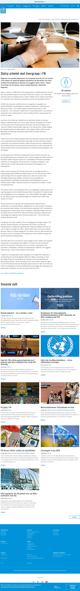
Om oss (73, 6)
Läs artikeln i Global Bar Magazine (12, 273)
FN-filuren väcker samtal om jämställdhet (18, 450)
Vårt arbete (10, 6)
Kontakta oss (30, 543)
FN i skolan (36, 6)
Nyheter (44, 6)
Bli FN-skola (3, 534)
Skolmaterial (56, 534)
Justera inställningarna (57, 586)
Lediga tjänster (30, 544)
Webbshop (29, 537)
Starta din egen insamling (33, 531)
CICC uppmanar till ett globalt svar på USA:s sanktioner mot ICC (19, 494)
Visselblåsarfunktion (32, 546)
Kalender (50, 6)
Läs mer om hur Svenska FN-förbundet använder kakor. (18, 587)
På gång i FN (6, 407)
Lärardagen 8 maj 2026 (50, 450)
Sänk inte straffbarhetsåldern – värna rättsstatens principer (56, 361)
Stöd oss (18, 6)
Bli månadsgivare (31, 533)
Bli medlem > (66, 101)
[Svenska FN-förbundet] (3, 8)
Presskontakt (4, 543)
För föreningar (64, 6)
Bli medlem (3, 531)
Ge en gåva (3, 533)
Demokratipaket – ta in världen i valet (16, 313)
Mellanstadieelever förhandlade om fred (57, 407)
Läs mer (3, 327)
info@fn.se (29, 563)
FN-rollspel (55, 533)
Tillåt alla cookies (73, 587)
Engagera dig (27, 6)
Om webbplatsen (31, 549)
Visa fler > (74, 517)
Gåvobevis (29, 536)
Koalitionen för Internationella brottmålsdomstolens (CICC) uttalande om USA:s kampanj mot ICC (58, 315)
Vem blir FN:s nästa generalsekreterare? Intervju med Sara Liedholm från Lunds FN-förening (18, 362)
